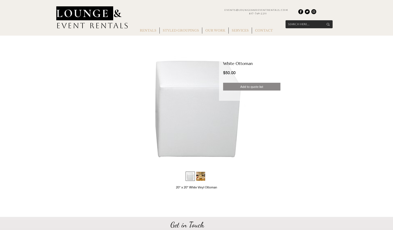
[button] (148, 30)
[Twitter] (307, 11)
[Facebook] (300, 11)
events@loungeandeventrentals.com (256, 10)
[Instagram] (313, 11)
